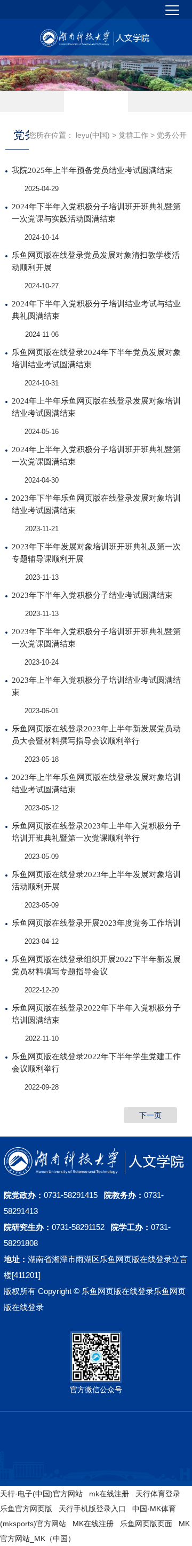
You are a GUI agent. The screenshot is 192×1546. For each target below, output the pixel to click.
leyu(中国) (93, 135)
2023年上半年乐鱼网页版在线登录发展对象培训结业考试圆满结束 (96, 783)
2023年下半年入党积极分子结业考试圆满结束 (92, 595)
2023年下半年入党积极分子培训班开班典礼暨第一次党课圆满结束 (96, 637)
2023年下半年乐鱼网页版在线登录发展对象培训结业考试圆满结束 (96, 504)
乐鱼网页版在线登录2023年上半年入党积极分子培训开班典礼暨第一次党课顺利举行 (96, 832)
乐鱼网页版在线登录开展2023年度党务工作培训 (96, 923)
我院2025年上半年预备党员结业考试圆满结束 (92, 170)
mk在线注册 (109, 1493)
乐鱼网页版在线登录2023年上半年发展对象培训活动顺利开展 (96, 880)
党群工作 (133, 135)
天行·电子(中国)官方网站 (41, 1493)
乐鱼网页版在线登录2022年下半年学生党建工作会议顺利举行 (96, 1062)
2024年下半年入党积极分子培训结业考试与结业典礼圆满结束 (96, 309)
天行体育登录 (157, 1493)
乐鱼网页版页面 (146, 1523)
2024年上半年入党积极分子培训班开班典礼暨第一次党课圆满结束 (96, 455)
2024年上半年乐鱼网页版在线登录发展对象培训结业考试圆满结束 (96, 407)
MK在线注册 (93, 1523)
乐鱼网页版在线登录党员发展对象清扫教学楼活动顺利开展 (96, 261)
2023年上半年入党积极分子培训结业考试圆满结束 (96, 686)
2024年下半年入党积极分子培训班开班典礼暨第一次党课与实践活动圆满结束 (96, 212)
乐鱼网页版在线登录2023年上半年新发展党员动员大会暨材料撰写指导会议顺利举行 (96, 734)
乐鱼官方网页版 (26, 1508)
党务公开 (172, 135)
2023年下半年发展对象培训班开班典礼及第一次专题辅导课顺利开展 (96, 552)
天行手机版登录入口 (92, 1508)
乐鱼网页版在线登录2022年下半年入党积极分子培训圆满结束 (96, 1014)
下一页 (150, 1115)
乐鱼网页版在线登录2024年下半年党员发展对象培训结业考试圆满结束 (96, 358)
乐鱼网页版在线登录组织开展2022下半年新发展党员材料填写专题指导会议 (96, 965)
